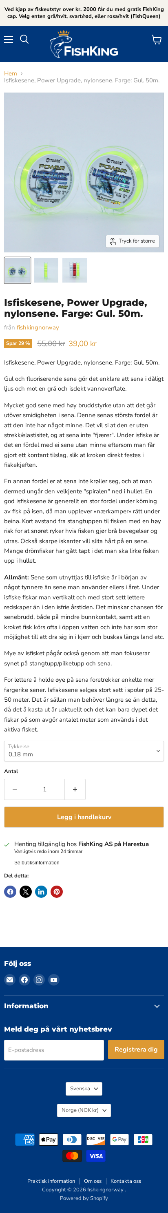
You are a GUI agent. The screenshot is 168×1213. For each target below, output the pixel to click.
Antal (11, 772)
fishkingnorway (38, 327)
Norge (80, 1110)
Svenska (80, 1088)
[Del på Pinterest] (57, 892)
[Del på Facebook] (10, 892)
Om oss (93, 1181)
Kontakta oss (126, 1181)
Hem (10, 73)
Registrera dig (136, 1049)
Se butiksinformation (37, 863)
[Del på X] (26, 892)
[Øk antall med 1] (75, 789)
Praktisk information (51, 1181)
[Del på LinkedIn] (41, 892)
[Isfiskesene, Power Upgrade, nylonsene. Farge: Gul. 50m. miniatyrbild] (17, 270)
